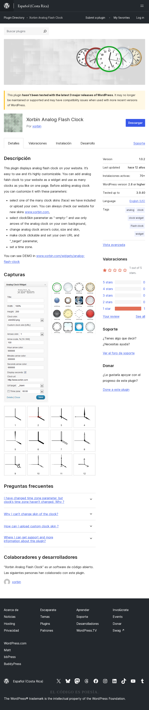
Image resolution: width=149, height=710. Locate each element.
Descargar (135, 122)
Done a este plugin (116, 389)
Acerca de (11, 610)
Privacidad (11, 630)
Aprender (82, 610)
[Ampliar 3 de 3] (90, 411)
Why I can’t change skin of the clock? (31, 514)
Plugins (45, 624)
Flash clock (137, 225)
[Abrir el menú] (143, 6)
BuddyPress (12, 664)
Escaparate (48, 610)
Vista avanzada (114, 245)
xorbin (36, 126)
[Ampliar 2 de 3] (90, 287)
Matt (7, 650)
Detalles (13, 143)
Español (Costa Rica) (28, 681)
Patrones (46, 630)
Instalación (63, 143)
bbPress (10, 657)
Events (118, 617)
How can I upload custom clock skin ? (31, 526)
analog (130, 209)
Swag (119, 630)
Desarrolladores (87, 624)
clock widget (136, 217)
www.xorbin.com (37, 212)
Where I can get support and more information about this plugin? (28, 539)
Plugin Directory (14, 17)
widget (140, 233)
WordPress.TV (86, 630)
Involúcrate (121, 610)
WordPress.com (15, 643)
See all (140, 316)
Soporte (139, 143)
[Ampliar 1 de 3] (43, 287)
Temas (45, 617)
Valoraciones (38, 143)
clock (140, 209)
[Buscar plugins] (45, 31)
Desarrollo (88, 143)
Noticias (10, 617)
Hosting (9, 624)
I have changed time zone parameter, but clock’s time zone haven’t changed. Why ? (34, 500)
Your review (111, 316)
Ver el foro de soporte (119, 353)
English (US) (137, 201)
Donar (117, 624)
